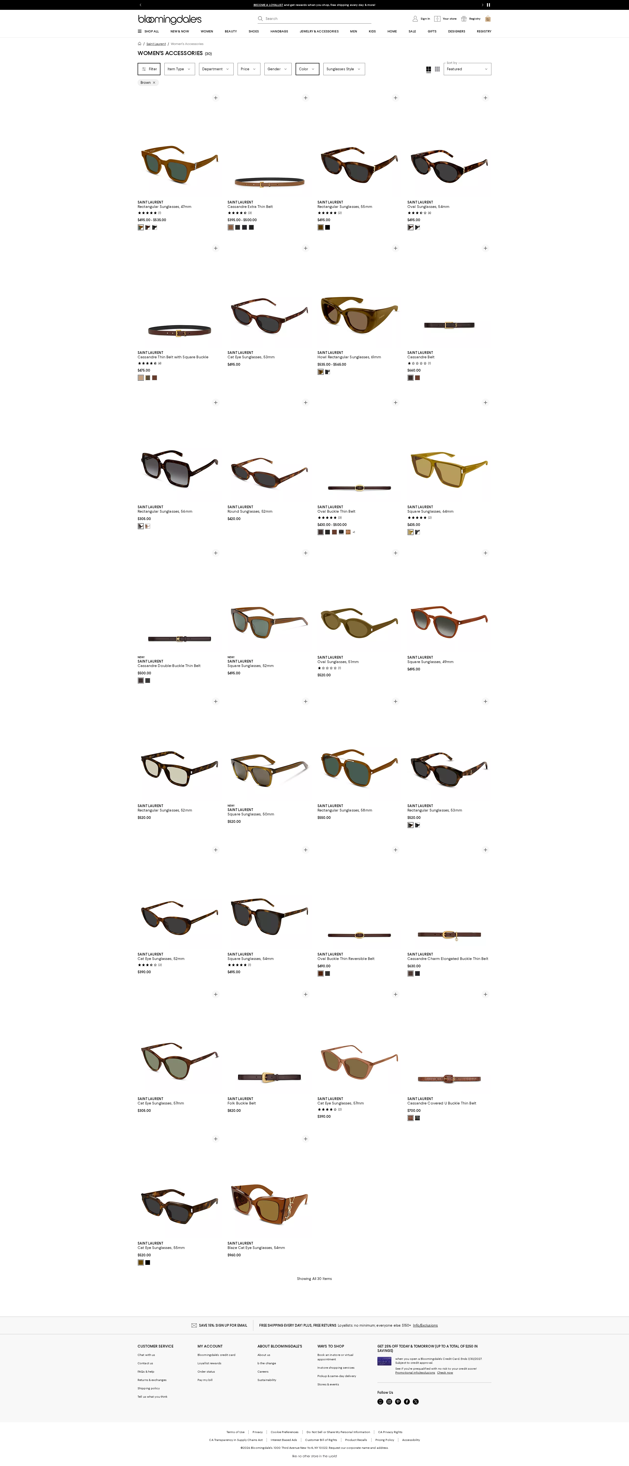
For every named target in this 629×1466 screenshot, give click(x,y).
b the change (266, 1363)
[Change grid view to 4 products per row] (428, 70)
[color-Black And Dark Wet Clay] (327, 973)
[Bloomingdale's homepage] (140, 44)
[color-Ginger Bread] (230, 227)
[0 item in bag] (488, 19)
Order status (206, 1371)
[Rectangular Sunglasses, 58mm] (359, 748)
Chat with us (146, 1355)
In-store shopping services (336, 1367)
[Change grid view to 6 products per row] (437, 69)
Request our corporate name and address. (358, 1448)
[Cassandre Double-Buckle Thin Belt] (180, 599)
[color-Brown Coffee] (154, 377)
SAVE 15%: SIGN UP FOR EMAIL (223, 1325)
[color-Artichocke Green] (147, 377)
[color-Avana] (320, 227)
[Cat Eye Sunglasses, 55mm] (180, 1185)
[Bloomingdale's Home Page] (170, 20)
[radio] (141, 227)
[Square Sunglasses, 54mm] (270, 896)
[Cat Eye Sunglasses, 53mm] (270, 295)
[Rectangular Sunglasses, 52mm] (180, 748)
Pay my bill (205, 1380)
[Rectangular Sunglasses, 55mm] (359, 144)
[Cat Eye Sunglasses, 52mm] (180, 896)
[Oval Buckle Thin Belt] (359, 449)
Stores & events (328, 1384)
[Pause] (488, 5)
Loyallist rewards (209, 1363)
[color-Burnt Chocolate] (410, 973)
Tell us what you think (152, 1396)
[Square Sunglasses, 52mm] (270, 599)
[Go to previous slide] (140, 5)
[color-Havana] (147, 227)
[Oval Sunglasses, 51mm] (359, 599)
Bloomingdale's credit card (216, 1355)
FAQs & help (146, 1371)
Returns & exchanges (152, 1380)
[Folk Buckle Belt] (270, 1041)
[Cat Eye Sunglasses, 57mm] (180, 1041)
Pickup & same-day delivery (336, 1376)
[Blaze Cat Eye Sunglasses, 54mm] (270, 1185)
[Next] (216, 144)
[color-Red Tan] (140, 377)
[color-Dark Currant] (320, 532)
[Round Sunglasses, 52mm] (270, 449)
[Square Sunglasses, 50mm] (270, 748)
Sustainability (266, 1380)
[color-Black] (154, 227)
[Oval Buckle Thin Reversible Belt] (359, 896)
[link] (180, 215)
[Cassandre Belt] (449, 295)
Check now (445, 1372)
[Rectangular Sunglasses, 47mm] (180, 144)
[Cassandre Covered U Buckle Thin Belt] (449, 1041)
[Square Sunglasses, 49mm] (449, 599)
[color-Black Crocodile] (251, 227)
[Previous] (143, 144)
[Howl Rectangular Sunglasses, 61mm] (359, 295)
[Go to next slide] (483, 5)
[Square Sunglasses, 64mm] (449, 449)
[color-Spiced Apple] (410, 377)
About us (263, 1355)
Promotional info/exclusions (415, 1372)
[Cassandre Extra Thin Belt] (270, 144)
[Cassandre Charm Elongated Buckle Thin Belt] (449, 896)
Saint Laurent (156, 44)
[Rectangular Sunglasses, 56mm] (180, 449)
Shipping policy (149, 1388)
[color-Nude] (147, 526)
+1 (354, 532)
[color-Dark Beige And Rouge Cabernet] (320, 973)
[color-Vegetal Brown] (410, 1118)
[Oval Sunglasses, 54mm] (449, 144)
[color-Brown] (140, 227)
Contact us (145, 1363)
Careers (263, 1371)
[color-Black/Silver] (341, 532)
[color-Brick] (348, 532)
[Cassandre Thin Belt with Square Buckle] (180, 295)
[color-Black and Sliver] (244, 227)
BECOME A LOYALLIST (268, 5)
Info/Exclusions (425, 1325)
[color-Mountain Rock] (140, 680)
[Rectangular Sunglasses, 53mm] (449, 748)
